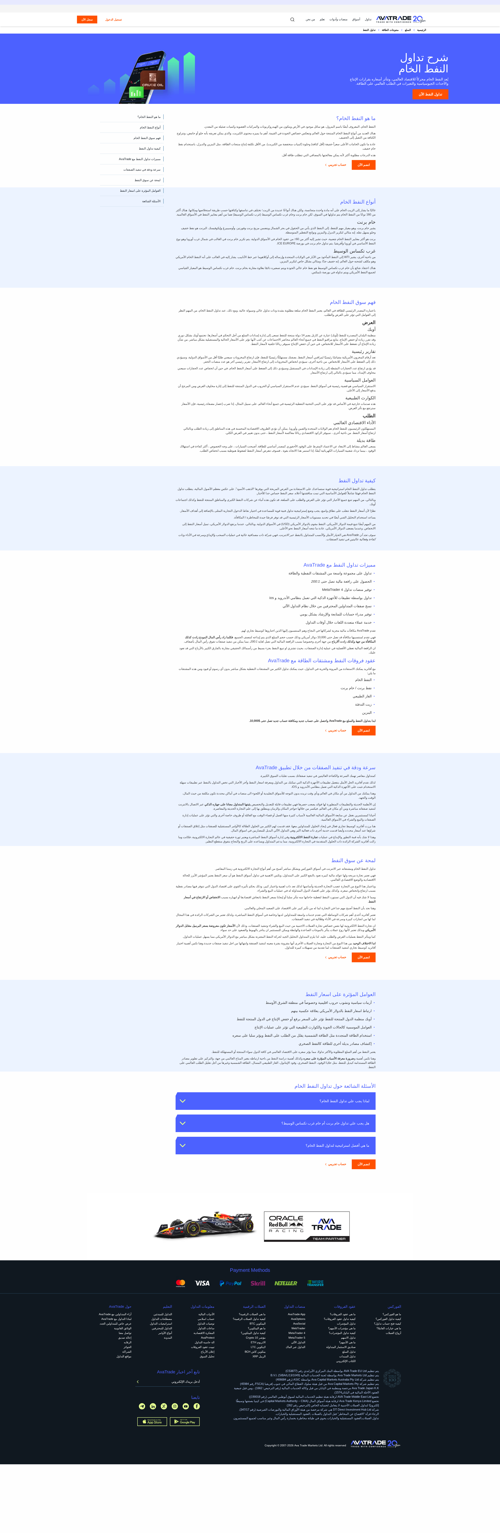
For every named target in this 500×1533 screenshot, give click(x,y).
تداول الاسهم (348, 1337)
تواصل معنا (125, 1332)
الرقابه (127, 1342)
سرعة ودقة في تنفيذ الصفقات (142, 169)
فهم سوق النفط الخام (147, 138)
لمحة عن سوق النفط (148, 180)
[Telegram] (142, 1406)
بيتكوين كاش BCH (255, 1351)
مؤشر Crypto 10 (256, 1337)
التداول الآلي (298, 1342)
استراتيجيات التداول (161, 1323)
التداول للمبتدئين (163, 1314)
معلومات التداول (202, 1307)
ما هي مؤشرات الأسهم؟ (342, 1328)
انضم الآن (364, 164)
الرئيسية (421, 29)
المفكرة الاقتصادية (204, 1332)
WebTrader (298, 1328)
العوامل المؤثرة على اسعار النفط (140, 190)
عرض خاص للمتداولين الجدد (115, 1323)
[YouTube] (186, 1406)
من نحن (310, 19)
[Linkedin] (153, 1406)
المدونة (168, 1337)
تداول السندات (347, 1356)
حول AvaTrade (120, 1307)
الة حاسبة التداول (204, 1342)
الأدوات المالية (206, 1314)
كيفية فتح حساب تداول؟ (387, 1323)
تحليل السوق (207, 1356)
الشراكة (126, 1351)
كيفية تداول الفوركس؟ (388, 1318)
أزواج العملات (393, 1332)
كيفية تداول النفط (150, 148)
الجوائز (127, 1347)
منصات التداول (294, 1307)
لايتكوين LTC (258, 1347)
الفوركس (394, 1307)
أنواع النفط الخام (150, 127)
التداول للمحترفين (162, 1328)
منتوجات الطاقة (390, 29)
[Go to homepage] (401, 19)
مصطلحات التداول (161, 1318)
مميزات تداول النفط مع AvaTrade (140, 159)
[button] (276, 1101)
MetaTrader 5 (296, 1337)
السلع (408, 29)
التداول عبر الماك (295, 1347)
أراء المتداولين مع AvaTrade (115, 1314)
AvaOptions (298, 1318)
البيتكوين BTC (258, 1323)
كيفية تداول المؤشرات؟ (342, 1332)
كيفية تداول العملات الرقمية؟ (249, 1318)
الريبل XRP (259, 1356)
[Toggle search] (292, 19)
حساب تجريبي (337, 164)
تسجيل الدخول (113, 19)
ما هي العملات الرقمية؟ (252, 1314)
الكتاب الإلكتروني (346, 1361)
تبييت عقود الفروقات (202, 1347)
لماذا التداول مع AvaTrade (116, 1318)
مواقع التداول (123, 1356)
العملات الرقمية (254, 1307)
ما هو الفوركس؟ (392, 1314)
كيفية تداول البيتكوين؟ (253, 1332)
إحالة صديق (124, 1337)
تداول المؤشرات (346, 1323)
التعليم (167, 1307)
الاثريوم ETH (258, 1342)
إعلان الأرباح (207, 1351)
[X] (164, 1406)
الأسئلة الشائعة (151, 201)
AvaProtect (207, 1337)
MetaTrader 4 (296, 1332)
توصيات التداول (205, 1323)
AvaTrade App (296, 1314)
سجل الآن (87, 19)
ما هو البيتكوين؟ (257, 1328)
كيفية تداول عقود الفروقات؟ (340, 1318)
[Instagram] (175, 1406)
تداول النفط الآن (430, 94)
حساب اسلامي (206, 1318)
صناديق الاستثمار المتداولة (341, 1347)
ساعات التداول (206, 1328)
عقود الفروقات (345, 1307)
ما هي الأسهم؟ (347, 1342)
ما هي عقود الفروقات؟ (343, 1314)
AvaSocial (299, 1323)
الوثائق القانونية (122, 1328)
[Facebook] (197, 1406)
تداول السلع (349, 1351)
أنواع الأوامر (165, 1332)
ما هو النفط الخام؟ (149, 116)
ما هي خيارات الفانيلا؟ (389, 1328)
